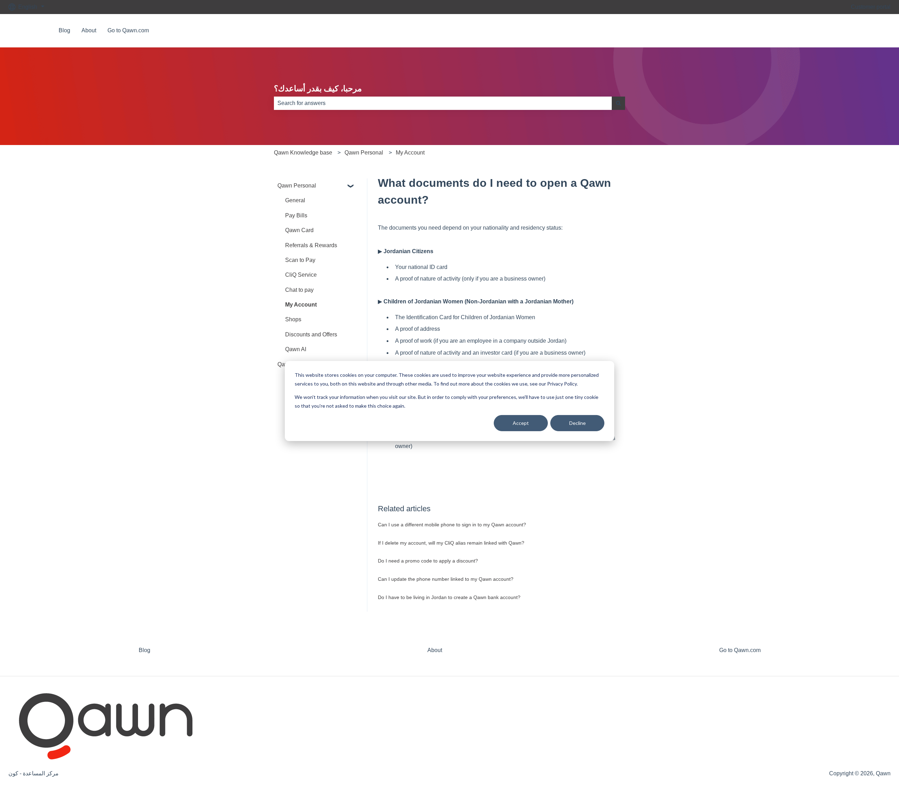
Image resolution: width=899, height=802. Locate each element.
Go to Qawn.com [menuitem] (740, 650)
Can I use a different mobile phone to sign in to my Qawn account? (452, 524)
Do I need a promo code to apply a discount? (428, 561)
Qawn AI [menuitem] (295, 349)
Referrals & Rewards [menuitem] (311, 245)
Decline (577, 423)
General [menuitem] (295, 200)
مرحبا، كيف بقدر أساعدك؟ (318, 88)
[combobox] (443, 103)
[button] (350, 186)
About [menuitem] (434, 650)
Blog (64, 30)
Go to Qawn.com (128, 30)
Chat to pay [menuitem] (299, 290)
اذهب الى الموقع (865, 30)
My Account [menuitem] (301, 305)
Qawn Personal (363, 153)
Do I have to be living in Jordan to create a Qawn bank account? (449, 597)
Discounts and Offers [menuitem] (311, 334)
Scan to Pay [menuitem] (300, 260)
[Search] (618, 103)
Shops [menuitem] (293, 319)
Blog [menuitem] (144, 650)
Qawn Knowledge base (303, 153)
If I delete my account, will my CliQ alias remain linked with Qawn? (451, 543)
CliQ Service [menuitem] (301, 275)
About (88, 30)
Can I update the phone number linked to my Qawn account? (445, 579)
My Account (410, 153)
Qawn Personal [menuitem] (296, 186)
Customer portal (871, 7)
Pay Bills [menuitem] (296, 215)
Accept (521, 423)
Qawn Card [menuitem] (299, 230)
